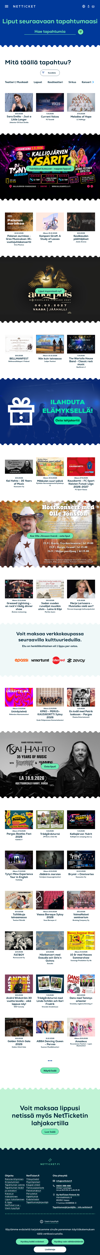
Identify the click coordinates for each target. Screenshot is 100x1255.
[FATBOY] (19, 941)
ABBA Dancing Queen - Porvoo (50, 1043)
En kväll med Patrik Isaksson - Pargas (81, 713)
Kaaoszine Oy (19, 487)
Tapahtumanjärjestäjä (37, 1202)
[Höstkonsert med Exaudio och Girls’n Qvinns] (50, 941)
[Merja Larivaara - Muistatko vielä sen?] (81, 589)
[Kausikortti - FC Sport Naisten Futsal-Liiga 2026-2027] (81, 467)
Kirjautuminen (12, 1182)
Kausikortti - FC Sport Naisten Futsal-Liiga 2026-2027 (81, 483)
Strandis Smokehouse (50, 1007)
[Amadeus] (81, 1027)
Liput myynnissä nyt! (50, 291)
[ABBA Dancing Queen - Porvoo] (50, 1027)
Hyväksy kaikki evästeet (32, 1241)
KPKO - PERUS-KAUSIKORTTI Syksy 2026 (50, 714)
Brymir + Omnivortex (81, 874)
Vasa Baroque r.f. (50, 920)
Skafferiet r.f (81, 367)
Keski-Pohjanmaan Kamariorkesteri (50, 720)
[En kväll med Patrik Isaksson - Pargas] (81, 697)
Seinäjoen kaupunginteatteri (50, 877)
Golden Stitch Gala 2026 (19, 1043)
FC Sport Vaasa (81, 490)
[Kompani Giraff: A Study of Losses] (50, 222)
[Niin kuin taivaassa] (50, 344)
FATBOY (19, 954)
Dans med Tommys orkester (81, 1000)
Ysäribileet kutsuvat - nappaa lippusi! (50, 168)
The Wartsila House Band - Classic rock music (81, 361)
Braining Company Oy (81, 920)
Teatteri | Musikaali (16, 82)
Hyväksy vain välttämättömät (68, 1241)
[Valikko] (6, 6)
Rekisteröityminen (14, 1179)
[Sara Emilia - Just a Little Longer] (19, 103)
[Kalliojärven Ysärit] (81, 820)
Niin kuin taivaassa (50, 358)
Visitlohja (19, 880)
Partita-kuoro (50, 612)
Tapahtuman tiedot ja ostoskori (14, 1189)
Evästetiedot (32, 1199)
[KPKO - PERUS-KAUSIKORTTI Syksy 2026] (50, 697)
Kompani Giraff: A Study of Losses (50, 238)
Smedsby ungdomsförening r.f (81, 1004)
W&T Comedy (19, 1007)
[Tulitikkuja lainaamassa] (19, 900)
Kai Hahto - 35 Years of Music (19, 482)
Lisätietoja (50, 1249)
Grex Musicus (19, 245)
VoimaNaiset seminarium (81, 916)
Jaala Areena (81, 242)
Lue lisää (50, 1131)
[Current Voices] (50, 103)
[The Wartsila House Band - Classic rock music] (81, 344)
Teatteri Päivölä (19, 920)
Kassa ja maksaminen (11, 1195)
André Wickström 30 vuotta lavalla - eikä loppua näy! (19, 1001)
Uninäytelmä (19, 711)
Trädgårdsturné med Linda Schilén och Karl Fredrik (50, 1001)
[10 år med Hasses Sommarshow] (81, 941)
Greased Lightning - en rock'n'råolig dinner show (19, 606)
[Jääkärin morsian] (50, 860)
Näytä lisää (50, 1070)
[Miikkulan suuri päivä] (50, 467)
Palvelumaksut (33, 1190)
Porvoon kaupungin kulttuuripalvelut (81, 609)
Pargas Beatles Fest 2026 (19, 835)
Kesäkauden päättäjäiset (81, 238)
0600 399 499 (63, 1186)
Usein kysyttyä (51, 1221)
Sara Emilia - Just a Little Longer (19, 118)
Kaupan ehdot (33, 1185)
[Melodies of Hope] (81, 103)
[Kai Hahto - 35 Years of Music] (19, 467)
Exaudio (50, 963)
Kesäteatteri (55, 82)
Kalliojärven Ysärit (81, 834)
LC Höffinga (81, 120)
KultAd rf (18, 840)
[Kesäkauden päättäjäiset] (81, 222)
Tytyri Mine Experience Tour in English (19, 876)
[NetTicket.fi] (50, 1164)
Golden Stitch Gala (19, 1047)
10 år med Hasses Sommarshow (81, 956)
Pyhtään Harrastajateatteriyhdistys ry (50, 484)
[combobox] (50, 32)
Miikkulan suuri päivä (50, 481)
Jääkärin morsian (50, 874)
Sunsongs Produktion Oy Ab (81, 960)
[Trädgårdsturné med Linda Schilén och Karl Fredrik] (50, 984)
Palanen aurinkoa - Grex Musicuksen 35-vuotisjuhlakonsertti (19, 239)
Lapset (38, 82)
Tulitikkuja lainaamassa (19, 916)
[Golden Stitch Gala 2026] (19, 1027)
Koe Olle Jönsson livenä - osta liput (50, 535)
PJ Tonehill (50, 120)
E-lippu (8, 1202)
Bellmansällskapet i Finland (18, 361)
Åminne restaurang (19, 612)
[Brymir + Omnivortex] (81, 860)
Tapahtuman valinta (15, 1185)
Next (93, 82)
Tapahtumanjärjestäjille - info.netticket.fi (72, 1207)
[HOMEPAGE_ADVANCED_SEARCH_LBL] (81, 32)
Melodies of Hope (81, 116)
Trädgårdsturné (50, 834)
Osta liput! (50, 766)
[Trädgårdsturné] (50, 820)
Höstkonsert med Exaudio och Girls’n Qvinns (50, 957)
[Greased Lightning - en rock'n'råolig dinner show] (19, 589)
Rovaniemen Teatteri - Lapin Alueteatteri (81, 1045)
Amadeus (81, 1041)
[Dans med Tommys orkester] (81, 984)
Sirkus (72, 82)
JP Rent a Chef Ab (50, 837)
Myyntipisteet (33, 1182)
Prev (8, 82)
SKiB (50, 242)
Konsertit (87, 82)
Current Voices (50, 116)
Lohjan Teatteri (50, 361)
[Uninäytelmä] (19, 697)
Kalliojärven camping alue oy (81, 837)
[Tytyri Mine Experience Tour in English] (19, 860)
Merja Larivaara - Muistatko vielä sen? (81, 605)
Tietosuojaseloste (35, 1188)
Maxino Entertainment (81, 717)
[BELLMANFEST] (19, 344)
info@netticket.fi (64, 1181)
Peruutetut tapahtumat (32, 1195)
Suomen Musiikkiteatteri (50, 1047)
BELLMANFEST (19, 358)
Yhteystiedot (32, 1179)
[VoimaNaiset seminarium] (81, 900)
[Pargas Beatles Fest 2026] (19, 820)
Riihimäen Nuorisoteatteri (19, 714)
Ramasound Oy (19, 958)
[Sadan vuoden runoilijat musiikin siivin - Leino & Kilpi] (50, 589)
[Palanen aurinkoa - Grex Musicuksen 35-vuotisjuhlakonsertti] (19, 222)
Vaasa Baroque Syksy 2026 (50, 916)
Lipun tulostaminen (14, 1199)
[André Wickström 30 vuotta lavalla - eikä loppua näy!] (19, 984)
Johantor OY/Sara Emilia (19, 122)
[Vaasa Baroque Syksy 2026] (50, 900)
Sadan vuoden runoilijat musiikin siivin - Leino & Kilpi (50, 606)
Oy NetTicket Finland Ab (68, 1194)
